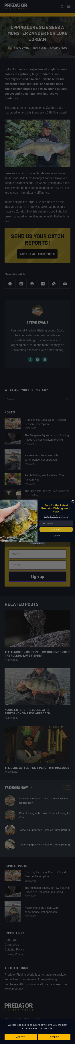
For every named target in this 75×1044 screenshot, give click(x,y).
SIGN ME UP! (56, 529)
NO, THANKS (56, 535)
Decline (54, 1037)
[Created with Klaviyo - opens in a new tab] (37, 543)
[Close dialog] (73, 502)
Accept (20, 1037)
